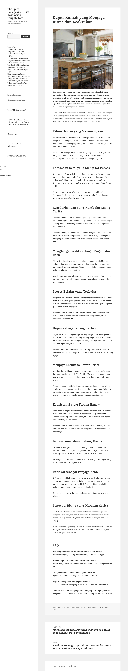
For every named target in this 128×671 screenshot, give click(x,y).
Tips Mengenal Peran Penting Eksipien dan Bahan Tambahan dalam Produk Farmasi (18, 60)
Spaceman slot (6, 175)
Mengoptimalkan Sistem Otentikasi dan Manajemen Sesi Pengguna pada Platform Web (18, 76)
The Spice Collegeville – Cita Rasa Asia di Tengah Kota (18, 13)
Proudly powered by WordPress (64, 666)
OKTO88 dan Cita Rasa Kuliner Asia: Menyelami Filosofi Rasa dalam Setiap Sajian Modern (18, 122)
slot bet (3, 166)
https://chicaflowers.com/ (16, 110)
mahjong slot (96, 389)
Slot (1, 169)
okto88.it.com (12, 134)
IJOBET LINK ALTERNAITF (16, 156)
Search (10, 33)
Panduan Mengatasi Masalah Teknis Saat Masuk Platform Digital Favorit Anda (17, 83)
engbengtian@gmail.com (77, 607)
